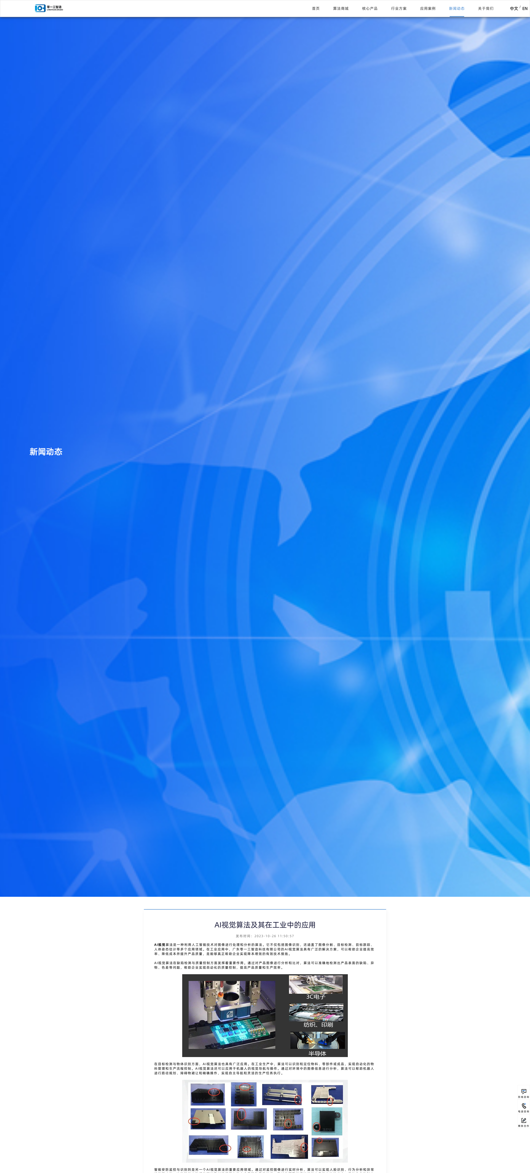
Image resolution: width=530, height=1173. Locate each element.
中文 (514, 8)
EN (525, 8)
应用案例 (428, 8)
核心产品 (370, 8)
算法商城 (341, 8)
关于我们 (486, 8)
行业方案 (399, 8)
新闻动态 (457, 8)
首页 (316, 8)
